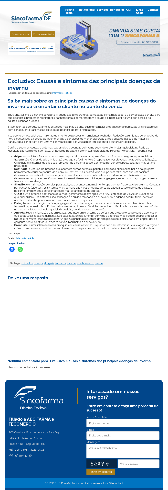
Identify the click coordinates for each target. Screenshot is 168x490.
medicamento (85, 263)
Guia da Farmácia (24, 238)
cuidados (27, 263)
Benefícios (117, 9)
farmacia (60, 263)
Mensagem (93, 442)
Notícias (68, 93)
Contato (153, 9)
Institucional (87, 9)
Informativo (57, 93)
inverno (71, 263)
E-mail (90, 429)
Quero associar (20, 34)
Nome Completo (96, 417)
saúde (99, 263)
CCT (129, 9)
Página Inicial (69, 11)
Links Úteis (139, 11)
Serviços (102, 9)
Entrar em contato (101, 471)
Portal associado (43, 34)
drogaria (49, 263)
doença (38, 263)
